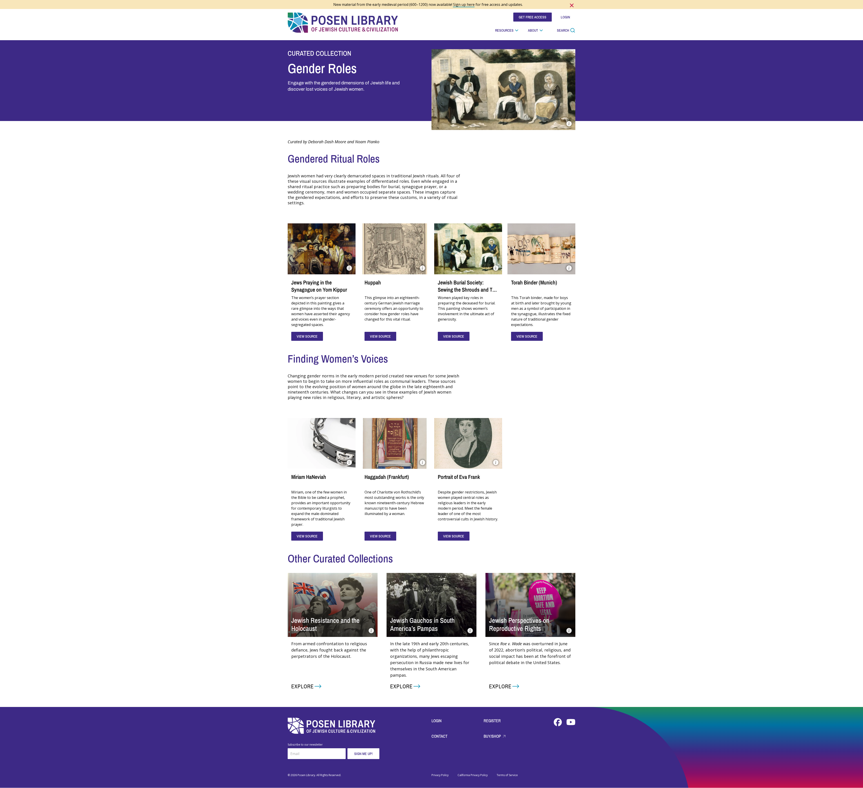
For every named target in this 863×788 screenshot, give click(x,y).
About (533, 30)
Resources (504, 30)
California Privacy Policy (473, 775)
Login (437, 721)
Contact (439, 736)
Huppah (373, 282)
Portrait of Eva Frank (459, 476)
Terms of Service (507, 775)
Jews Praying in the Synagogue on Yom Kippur (319, 286)
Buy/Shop (493, 736)
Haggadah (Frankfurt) (387, 476)
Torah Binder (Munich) (534, 282)
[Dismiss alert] (571, 5)
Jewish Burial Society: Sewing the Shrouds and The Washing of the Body (468, 289)
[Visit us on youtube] (570, 722)
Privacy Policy (440, 775)
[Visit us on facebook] (558, 722)
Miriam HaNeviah (308, 476)
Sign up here (464, 4)
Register (492, 721)
